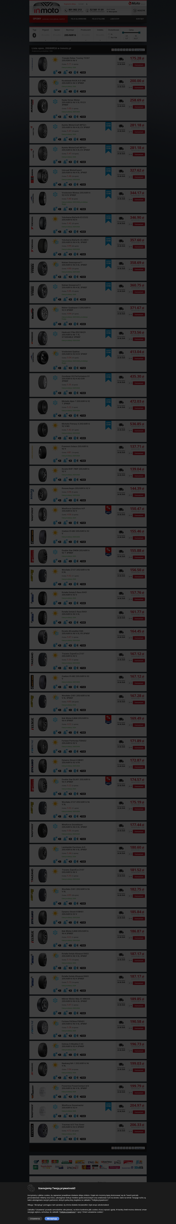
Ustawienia (35, 1218)
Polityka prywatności (68, 1212)
